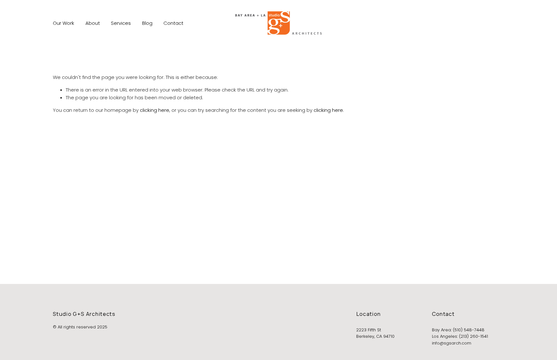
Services (121, 23)
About (92, 23)
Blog (147, 23)
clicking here (154, 110)
